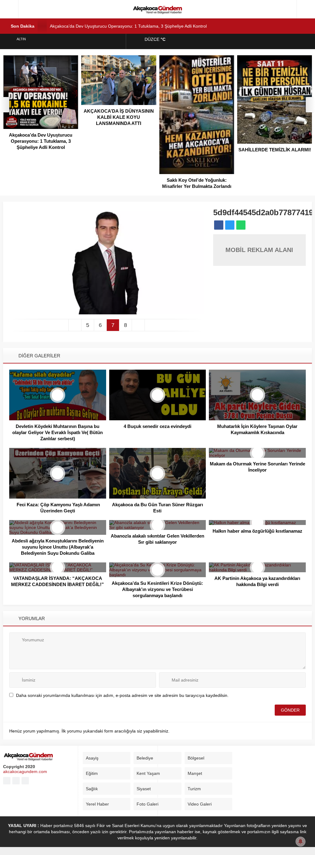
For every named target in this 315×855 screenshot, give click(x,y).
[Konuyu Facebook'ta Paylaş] (218, 225)
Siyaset (144, 788)
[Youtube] (16, 780)
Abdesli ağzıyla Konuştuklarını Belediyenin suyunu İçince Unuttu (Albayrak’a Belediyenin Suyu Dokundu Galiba (58, 547)
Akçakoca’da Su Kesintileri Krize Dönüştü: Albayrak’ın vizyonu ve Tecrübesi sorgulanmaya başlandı (157, 589)
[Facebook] (6, 780)
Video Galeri (200, 804)
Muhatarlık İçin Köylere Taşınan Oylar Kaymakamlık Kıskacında (257, 429)
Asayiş (92, 758)
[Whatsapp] (25, 780)
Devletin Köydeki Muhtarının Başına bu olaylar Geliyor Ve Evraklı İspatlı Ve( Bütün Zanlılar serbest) (57, 432)
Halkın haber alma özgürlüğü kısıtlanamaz (257, 531)
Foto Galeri (147, 804)
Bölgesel (196, 758)
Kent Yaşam (148, 773)
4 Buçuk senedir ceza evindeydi (157, 426)
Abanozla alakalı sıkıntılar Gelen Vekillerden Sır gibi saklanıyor (157, 539)
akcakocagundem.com (25, 771)
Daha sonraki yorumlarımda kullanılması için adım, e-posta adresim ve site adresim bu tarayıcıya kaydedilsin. (122, 695)
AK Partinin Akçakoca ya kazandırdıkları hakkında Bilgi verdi (257, 581)
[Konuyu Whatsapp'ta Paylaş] (240, 225)
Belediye (145, 758)
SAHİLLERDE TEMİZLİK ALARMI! (274, 149)
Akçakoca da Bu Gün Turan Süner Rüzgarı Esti (157, 507)
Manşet (195, 773)
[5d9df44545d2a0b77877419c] (106, 311)
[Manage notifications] (300, 841)
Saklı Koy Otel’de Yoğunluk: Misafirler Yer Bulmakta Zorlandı (196, 183)
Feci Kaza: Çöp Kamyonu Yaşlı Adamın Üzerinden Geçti (57, 507)
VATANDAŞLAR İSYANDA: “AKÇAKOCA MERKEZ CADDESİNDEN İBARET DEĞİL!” (57, 581)
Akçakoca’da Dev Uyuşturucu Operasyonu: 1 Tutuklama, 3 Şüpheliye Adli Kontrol (128, 26)
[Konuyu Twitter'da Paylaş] (229, 225)
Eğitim (92, 773)
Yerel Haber (97, 804)
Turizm (194, 788)
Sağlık (92, 788)
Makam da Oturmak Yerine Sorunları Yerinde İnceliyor (257, 466)
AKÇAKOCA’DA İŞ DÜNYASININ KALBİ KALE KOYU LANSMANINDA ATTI (119, 117)
